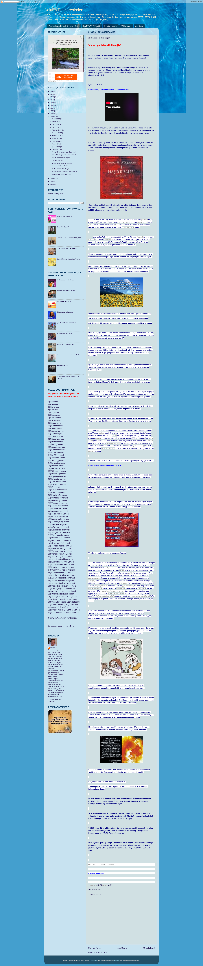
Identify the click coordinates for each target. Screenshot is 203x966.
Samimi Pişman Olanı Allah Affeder (68, 259)
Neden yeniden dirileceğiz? (61, 157)
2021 (52, 97)
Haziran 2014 (57, 135)
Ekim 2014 (56, 124)
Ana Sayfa (139, 26)
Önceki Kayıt (149, 948)
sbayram (94, 960)
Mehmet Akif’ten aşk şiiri (60, 166)
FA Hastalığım (126, 26)
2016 (52, 111)
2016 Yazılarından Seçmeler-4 (67, 248)
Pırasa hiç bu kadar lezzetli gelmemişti (64, 152)
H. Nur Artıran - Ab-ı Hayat (60, 169)
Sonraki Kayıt (94, 948)
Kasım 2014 (56, 122)
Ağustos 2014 (57, 130)
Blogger (116, 960)
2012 (52, 181)
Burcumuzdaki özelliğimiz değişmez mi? (65, 171)
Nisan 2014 (56, 141)
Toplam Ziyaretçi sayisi (55, 193)
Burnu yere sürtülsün (64, 301)
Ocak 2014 (56, 149)
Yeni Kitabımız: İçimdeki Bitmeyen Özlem (64, 26)
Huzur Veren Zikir (62, 365)
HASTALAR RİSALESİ (91, 26)
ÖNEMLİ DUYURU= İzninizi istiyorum (69, 237)
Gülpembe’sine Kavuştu (65, 312)
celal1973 (53, 648)
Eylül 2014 (56, 127)
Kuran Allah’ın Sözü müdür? (66, 344)
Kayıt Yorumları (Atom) (101, 952)
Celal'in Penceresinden (63, 10)
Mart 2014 (55, 144)
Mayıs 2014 (56, 138)
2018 (52, 105)
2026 (52, 91)
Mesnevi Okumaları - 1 (64, 216)
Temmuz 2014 (57, 133)
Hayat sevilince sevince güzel (61, 174)
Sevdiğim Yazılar (110, 26)
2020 (52, 100)
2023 (52, 94)
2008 (52, 184)
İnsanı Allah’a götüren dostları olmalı (64, 155)
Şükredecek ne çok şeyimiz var (62, 163)
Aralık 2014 (56, 119)
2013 (52, 178)
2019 (52, 102)
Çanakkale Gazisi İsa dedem (66, 323)
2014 (52, 116)
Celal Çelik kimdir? (63, 227)
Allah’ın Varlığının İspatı (65, 333)
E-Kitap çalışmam (57, 160)
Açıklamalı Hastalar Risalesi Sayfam (69, 355)
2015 (52, 113)
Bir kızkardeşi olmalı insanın (66, 290)
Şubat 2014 (56, 147)
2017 (52, 108)
